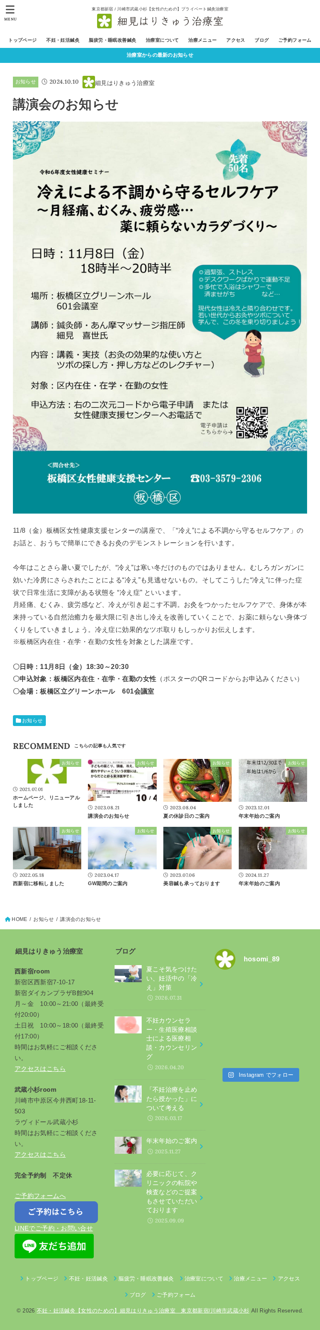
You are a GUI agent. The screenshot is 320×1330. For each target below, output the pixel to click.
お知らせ (25, 82)
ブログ (262, 39)
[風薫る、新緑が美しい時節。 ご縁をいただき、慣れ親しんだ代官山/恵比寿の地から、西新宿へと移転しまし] (283, 1048)
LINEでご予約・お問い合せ (54, 1228)
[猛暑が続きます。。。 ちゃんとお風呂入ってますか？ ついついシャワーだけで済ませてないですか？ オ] (236, 1020)
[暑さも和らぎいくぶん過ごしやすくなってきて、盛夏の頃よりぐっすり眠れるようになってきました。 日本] (283, 992)
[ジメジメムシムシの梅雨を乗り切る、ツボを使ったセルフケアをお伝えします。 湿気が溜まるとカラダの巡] (236, 1048)
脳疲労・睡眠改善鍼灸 (112, 39)
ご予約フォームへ (40, 1196)
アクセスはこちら (40, 1068)
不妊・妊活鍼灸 (63, 39)
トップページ (22, 39)
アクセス (235, 39)
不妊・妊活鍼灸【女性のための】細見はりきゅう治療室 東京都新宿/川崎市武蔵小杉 (143, 1311)
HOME (19, 919)
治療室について (162, 39)
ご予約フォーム (295, 39)
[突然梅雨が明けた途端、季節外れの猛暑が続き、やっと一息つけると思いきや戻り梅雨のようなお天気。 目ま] (283, 1020)
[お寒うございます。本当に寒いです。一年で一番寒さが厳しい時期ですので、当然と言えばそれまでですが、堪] (236, 992)
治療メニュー (202, 39)
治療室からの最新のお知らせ (160, 55)
